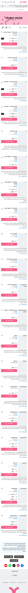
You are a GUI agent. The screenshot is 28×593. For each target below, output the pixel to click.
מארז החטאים (13, 131)
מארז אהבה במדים (12, 57)
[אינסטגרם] (18, 565)
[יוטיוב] (5, 565)
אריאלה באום (14, 260)
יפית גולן (15, 59)
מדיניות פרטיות (13, 582)
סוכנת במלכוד (13, 412)
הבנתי (2, 6)
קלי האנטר (14, 235)
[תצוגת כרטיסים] (3, 27)
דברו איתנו (15, 571)
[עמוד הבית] (25, 9)
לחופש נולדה (13, 386)
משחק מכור (14, 488)
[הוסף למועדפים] (2, 32)
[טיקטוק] (14, 565)
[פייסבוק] (22, 565)
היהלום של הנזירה (12, 284)
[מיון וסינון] (20, 27)
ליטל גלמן (15, 33)
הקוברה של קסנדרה (12, 259)
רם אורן (15, 464)
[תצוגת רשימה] (9, 27)
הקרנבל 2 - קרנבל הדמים (10, 32)
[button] (2, 2)
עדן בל (15, 132)
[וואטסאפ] (9, 565)
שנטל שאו (15, 286)
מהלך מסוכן (14, 437)
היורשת (15, 463)
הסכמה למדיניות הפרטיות (20, 6)
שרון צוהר (15, 439)
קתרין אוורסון (14, 362)
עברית (15, 575)
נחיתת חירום (13, 515)
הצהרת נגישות (5, 582)
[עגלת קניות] (5, 2)
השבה (15, 335)
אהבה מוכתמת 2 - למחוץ (10, 310)
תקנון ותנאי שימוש (22, 582)
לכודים (15, 361)
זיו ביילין (15, 413)
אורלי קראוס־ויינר (13, 517)
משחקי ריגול (13, 233)
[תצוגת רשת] (6, 27)
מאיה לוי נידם (14, 388)
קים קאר (15, 311)
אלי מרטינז (14, 337)
